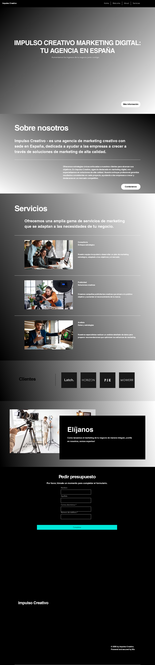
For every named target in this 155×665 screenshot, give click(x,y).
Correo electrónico (68, 505)
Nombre (64, 488)
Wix (133, 649)
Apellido (64, 496)
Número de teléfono (69, 512)
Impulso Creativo (33, 602)
